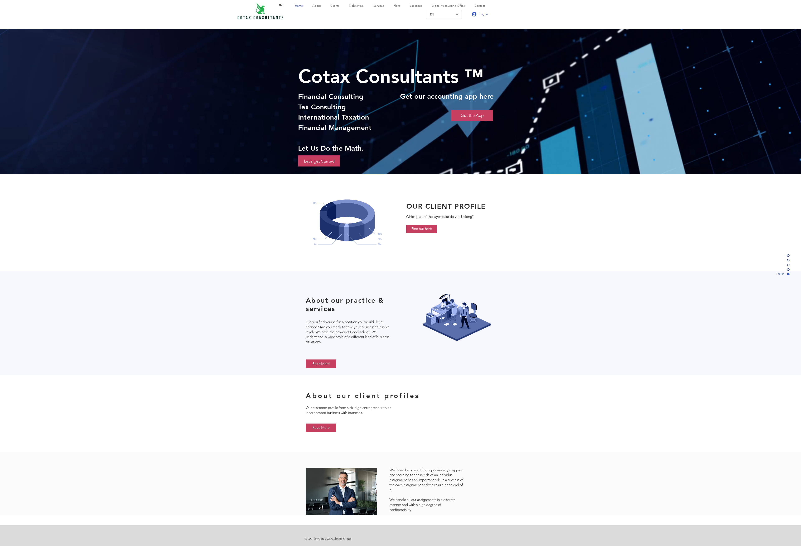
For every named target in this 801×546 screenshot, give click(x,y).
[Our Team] (457, 318)
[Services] (346, 222)
